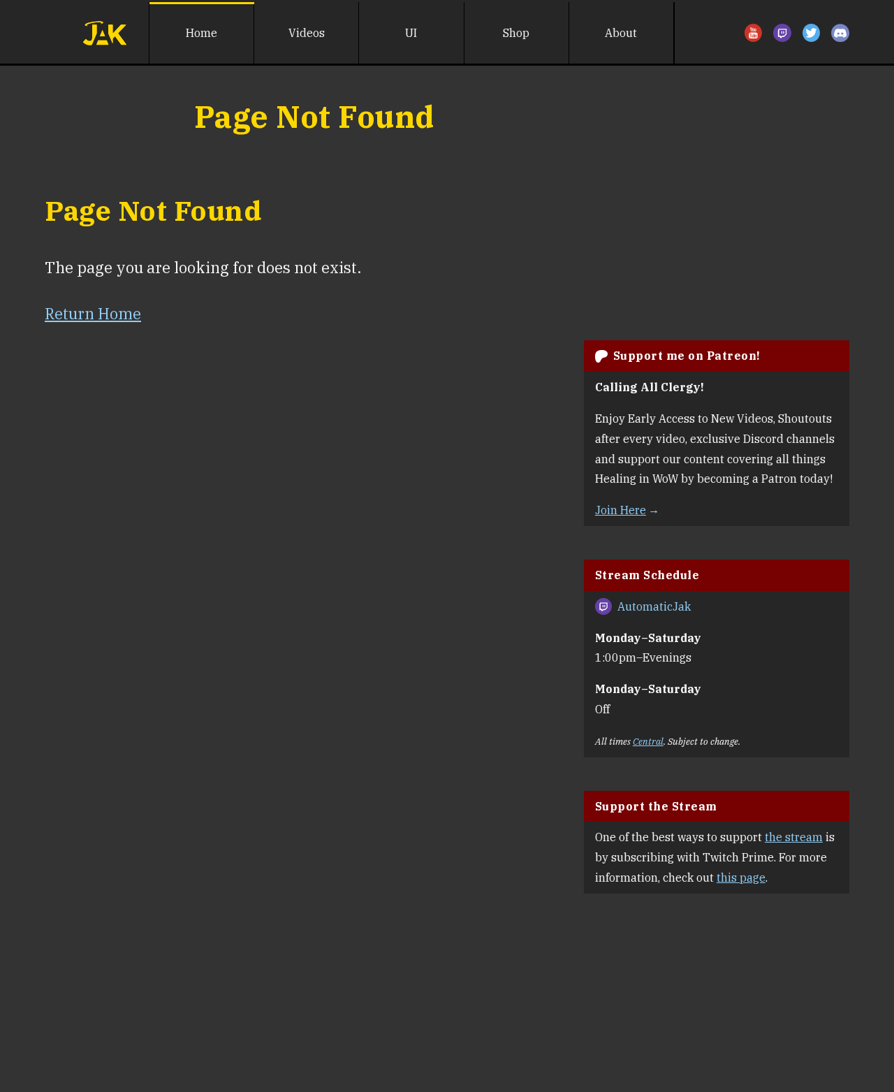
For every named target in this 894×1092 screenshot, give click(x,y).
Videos (306, 33)
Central (648, 741)
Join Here (620, 510)
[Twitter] (812, 33)
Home (201, 33)
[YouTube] (754, 33)
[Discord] (840, 33)
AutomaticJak (654, 606)
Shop (516, 33)
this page (741, 877)
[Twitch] (782, 33)
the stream (794, 837)
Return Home (93, 313)
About (621, 33)
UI (411, 33)
